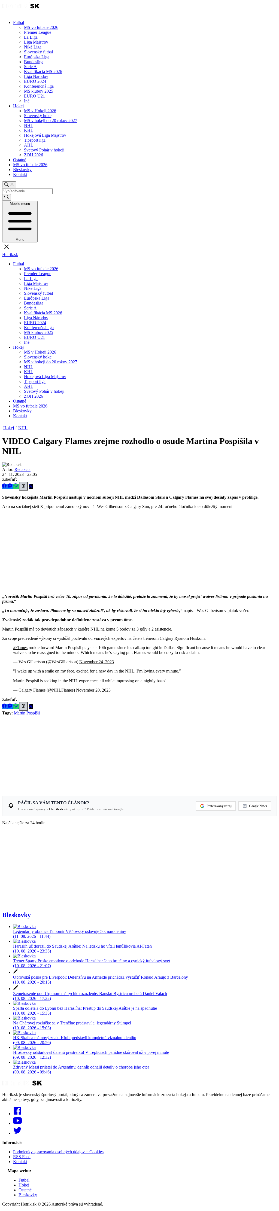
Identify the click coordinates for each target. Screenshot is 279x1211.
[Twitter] (17, 1133)
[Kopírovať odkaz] (23, 486)
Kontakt (20, 174)
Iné (26, 101)
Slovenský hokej (38, 115)
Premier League (37, 32)
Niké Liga (32, 47)
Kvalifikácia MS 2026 (43, 71)
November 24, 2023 (96, 661)
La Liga (31, 37)
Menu (20, 222)
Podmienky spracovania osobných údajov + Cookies (58, 1151)
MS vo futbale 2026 (41, 27)
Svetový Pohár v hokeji (44, 150)
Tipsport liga (35, 140)
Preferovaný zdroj (219, 806)
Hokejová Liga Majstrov (45, 135)
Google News (258, 806)
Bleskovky (22, 169)
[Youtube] (17, 1123)
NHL (28, 125)
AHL (28, 145)
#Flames (20, 647)
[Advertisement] (139, 551)
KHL (28, 130)
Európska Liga (36, 56)
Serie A (30, 66)
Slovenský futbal (38, 52)
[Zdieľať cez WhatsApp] (16, 486)
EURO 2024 (35, 81)
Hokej (18, 106)
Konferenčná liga (39, 86)
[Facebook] (17, 1113)
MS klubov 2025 (38, 91)
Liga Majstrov (36, 42)
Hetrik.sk (10, 254)
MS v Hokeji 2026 (40, 110)
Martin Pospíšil (27, 713)
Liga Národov (36, 76)
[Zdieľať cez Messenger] (10, 486)
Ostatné (19, 159)
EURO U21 (34, 96)
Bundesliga (33, 61)
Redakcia (22, 469)
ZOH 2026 (33, 155)
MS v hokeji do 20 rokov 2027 (50, 120)
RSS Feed (22, 1156)
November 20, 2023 (93, 690)
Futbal (18, 22)
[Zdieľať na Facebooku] (5, 486)
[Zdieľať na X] (31, 486)
